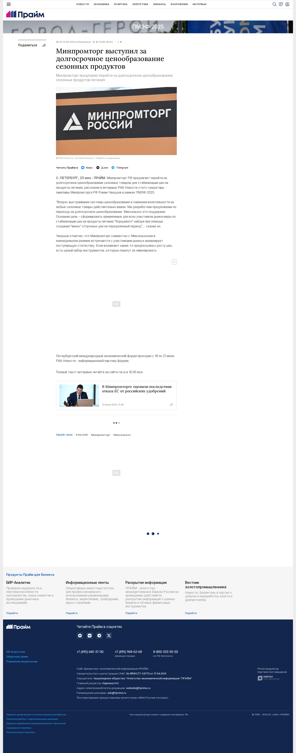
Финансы (159, 4)
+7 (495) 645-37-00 (90, 652)
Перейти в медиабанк (108, 158)
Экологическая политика (20, 732)
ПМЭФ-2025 (148, 26)
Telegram (122, 167)
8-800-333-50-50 (165, 653)
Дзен (104, 167)
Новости (82, 4)
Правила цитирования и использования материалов (36, 714)
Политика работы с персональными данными (32, 719)
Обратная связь (17, 656)
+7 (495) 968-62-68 (128, 653)
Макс (89, 167)
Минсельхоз (122, 434)
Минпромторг (100, 434)
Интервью (200, 4)
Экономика (101, 4)
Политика (120, 4)
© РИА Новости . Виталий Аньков (74, 158)
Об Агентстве (15, 651)
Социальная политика (18, 727)
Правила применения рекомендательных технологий (36, 723)
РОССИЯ (82, 434)
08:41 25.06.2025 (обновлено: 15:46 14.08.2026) (84, 41)
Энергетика (140, 4)
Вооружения (179, 4)
